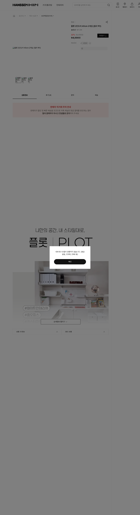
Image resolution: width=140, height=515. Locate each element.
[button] (70, 261)
